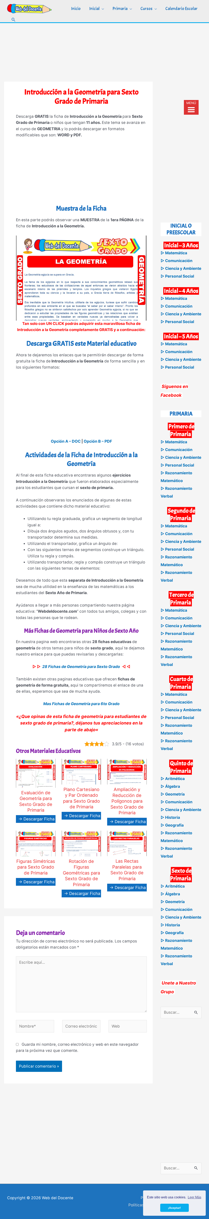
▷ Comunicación (176, 260)
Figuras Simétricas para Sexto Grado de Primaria (35, 867)
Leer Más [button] (194, 1197)
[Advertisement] (104, 51)
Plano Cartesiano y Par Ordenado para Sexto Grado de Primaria (81, 798)
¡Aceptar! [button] (174, 1207)
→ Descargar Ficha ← (39, 819)
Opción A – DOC (66, 441)
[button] (13, 19)
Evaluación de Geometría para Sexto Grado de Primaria (35, 801)
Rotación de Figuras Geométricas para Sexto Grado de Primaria (81, 873)
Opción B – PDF (98, 441)
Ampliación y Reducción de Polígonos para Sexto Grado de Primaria (126, 801)
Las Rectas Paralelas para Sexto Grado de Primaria (126, 869)
